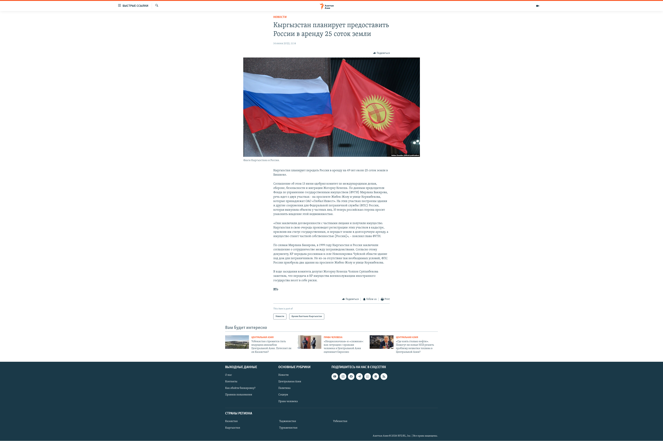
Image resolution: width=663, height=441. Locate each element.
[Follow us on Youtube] (335, 376)
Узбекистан (340, 421)
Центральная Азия (262, 337)
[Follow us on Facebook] (351, 376)
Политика (284, 388)
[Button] (381, 53)
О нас (228, 375)
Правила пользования (238, 395)
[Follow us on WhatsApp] (367, 376)
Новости (280, 17)
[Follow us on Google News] (375, 376)
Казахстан (231, 421)
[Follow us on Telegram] (359, 376)
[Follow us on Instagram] (343, 376)
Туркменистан (288, 427)
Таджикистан (287, 421)
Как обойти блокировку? (240, 388)
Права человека (333, 337)
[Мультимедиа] (537, 5)
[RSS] (384, 376)
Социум (283, 395)
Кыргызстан (232, 427)
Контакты (231, 381)
